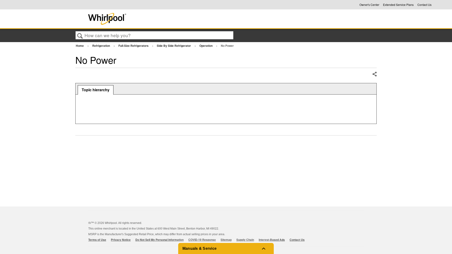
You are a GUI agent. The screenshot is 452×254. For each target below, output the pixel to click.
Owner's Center (369, 5)
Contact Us (424, 5)
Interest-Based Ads (272, 240)
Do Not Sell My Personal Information (159, 240)
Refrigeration (101, 46)
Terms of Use (97, 240)
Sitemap (226, 240)
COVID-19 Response (202, 240)
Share (374, 74)
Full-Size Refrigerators (133, 46)
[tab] (95, 90)
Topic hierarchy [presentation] (95, 89)
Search (80, 36)
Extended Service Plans (398, 5)
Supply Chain (245, 240)
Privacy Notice (121, 240)
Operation (206, 46)
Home (80, 46)
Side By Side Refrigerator (174, 46)
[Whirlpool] (142, 18)
